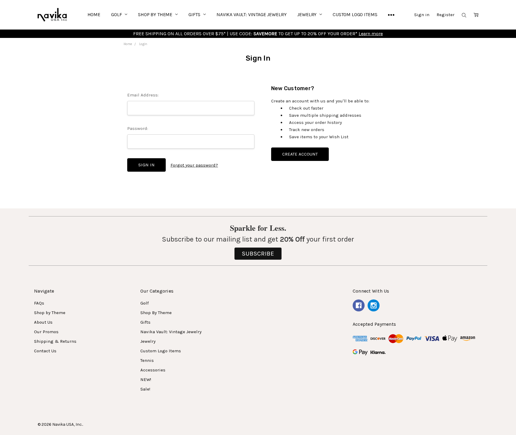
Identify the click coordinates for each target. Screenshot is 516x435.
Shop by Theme (49, 312)
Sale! (145, 389)
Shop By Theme (155, 14)
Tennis (147, 360)
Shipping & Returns (55, 341)
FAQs (39, 303)
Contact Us (45, 350)
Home (93, 14)
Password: (137, 128)
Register (445, 14)
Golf (117, 14)
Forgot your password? (194, 165)
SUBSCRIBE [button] (258, 253)
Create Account (300, 154)
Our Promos (46, 331)
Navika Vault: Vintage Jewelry (251, 14)
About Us (43, 322)
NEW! (145, 379)
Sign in (421, 14)
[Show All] (391, 14)
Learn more (371, 33)
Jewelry (307, 14)
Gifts (195, 14)
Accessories (152, 370)
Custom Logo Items (355, 14)
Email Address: (143, 95)
